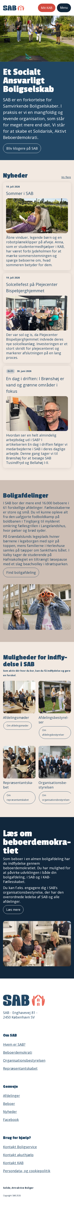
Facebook (11, 1119)
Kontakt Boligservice (20, 1147)
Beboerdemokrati (17, 1052)
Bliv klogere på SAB (22, 148)
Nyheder (10, 1111)
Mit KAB (46, 8)
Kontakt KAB (13, 1163)
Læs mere (13, 910)
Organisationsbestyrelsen (53, 784)
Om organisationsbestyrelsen (55, 797)
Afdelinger (11, 1095)
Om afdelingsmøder (17, 725)
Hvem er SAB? (14, 1044)
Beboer (9, 1103)
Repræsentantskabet (20, 1068)
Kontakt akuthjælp (18, 1155)
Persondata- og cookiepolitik (26, 1170)
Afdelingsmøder (16, 717)
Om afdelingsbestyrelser (53, 732)
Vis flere (66, 177)
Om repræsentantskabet (18, 797)
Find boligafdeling (21, 572)
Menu (64, 7)
